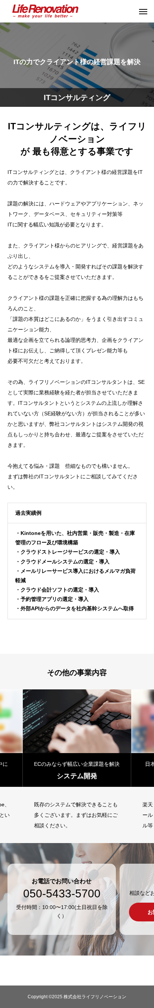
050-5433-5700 (62, 893)
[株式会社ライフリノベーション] (44, 11)
